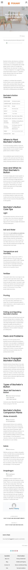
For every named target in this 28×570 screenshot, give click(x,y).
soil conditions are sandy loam (17, 233)
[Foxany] (14, 3)
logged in (11, 539)
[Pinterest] (17, 551)
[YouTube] (15, 551)
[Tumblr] (13, 551)
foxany (16, 508)
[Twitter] (11, 551)
